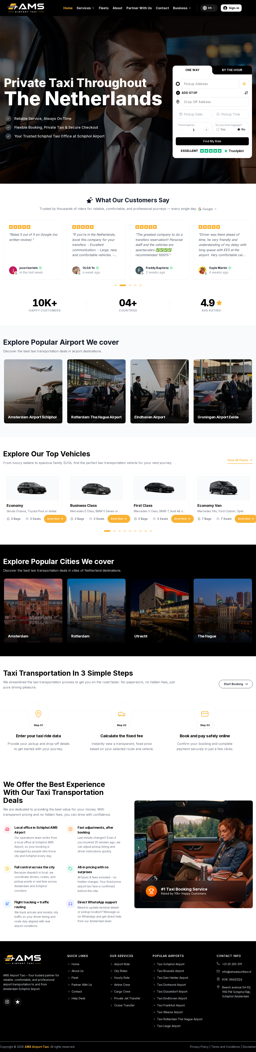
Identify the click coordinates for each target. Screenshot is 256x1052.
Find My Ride (212, 141)
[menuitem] (85, 8)
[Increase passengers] (206, 129)
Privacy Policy (199, 1046)
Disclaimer (249, 1046)
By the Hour (232, 70)
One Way (192, 70)
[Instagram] (7, 1002)
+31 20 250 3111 (232, 964)
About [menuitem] (117, 8)
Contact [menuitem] (162, 8)
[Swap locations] (246, 93)
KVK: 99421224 (232, 979)
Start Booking (233, 684)
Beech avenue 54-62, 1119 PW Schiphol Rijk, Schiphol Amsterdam (236, 992)
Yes (223, 129)
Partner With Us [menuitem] (139, 8)
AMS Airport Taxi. (37, 1046)
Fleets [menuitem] (104, 8)
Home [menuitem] (68, 8)
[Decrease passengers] (180, 129)
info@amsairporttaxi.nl (236, 971)
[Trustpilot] (18, 1002)
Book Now (53, 518)
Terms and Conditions (225, 1046)
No (243, 129)
